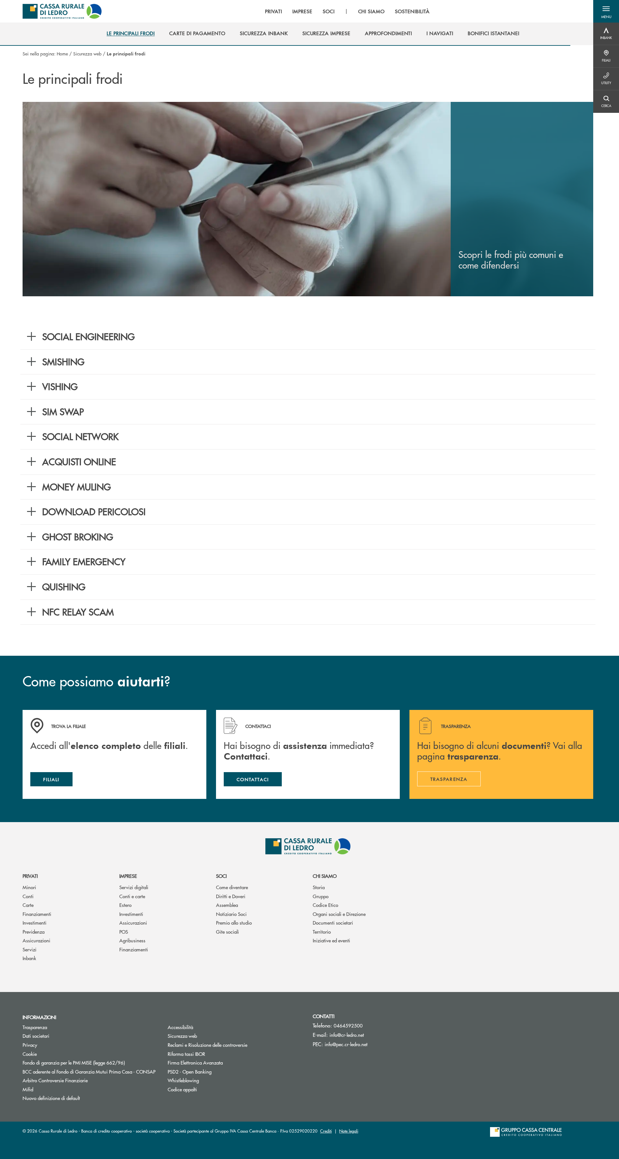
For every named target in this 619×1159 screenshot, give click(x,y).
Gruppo (321, 896)
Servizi (29, 949)
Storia (319, 887)
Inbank (29, 958)
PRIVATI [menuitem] (273, 11)
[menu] (347, 11)
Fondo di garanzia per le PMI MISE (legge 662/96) (90, 1062)
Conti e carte (132, 896)
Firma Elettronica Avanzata (195, 1062)
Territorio (322, 931)
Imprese (128, 875)
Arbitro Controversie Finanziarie (79, 1080)
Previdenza (33, 931)
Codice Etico (325, 904)
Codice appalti (182, 1089)
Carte (28, 904)
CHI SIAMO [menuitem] (371, 11)
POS (123, 931)
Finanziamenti (37, 913)
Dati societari (36, 1035)
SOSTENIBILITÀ (412, 11)
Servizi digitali (133, 887)
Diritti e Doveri (230, 896)
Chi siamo (325, 875)
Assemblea (227, 904)
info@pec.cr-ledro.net (346, 1044)
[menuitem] (130, 33)
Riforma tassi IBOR (211, 1053)
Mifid (28, 1089)
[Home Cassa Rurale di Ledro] (62, 11)
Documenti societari (333, 922)
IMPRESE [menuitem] (302, 11)
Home (62, 53)
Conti (28, 896)
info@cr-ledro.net (346, 1034)
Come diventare (232, 887)
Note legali (348, 1131)
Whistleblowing (183, 1080)
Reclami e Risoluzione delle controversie (207, 1044)
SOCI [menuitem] (329, 11)
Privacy (30, 1044)
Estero (125, 904)
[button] (606, 11)
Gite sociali (227, 931)
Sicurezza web (87, 53)
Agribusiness (132, 940)
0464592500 (348, 1025)
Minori (29, 887)
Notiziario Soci (231, 913)
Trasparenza (35, 1027)
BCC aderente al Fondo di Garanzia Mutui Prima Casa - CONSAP (90, 1071)
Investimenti (34, 922)
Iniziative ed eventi (331, 940)
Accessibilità (180, 1027)
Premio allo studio (234, 922)
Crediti (326, 1131)
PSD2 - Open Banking (214, 1071)
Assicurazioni (36, 940)
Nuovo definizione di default (51, 1098)
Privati (30, 875)
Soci (221, 875)
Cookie (30, 1053)
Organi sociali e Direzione (339, 913)
